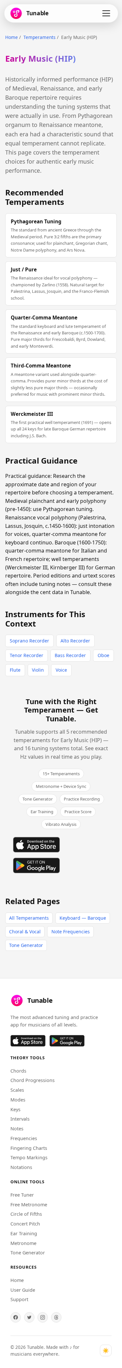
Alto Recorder (75, 641)
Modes (17, 1100)
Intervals (20, 1119)
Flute (15, 670)
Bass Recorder (70, 655)
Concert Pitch (25, 1224)
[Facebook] (15, 1317)
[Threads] (56, 1317)
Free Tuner (22, 1195)
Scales (17, 1090)
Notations (21, 1167)
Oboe (103, 655)
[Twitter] (29, 1317)
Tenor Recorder (26, 655)
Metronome (23, 1243)
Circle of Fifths (26, 1214)
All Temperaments (29, 918)
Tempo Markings (28, 1157)
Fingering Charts (28, 1148)
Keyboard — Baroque (83, 918)
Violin (38, 670)
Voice (61, 670)
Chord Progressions (32, 1080)
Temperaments (39, 37)
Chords (18, 1071)
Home (11, 37)
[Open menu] (106, 13)
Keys (15, 1109)
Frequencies (23, 1138)
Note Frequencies (70, 931)
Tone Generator (26, 945)
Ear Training (23, 1233)
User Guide (22, 1290)
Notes (16, 1128)
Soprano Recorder (29, 641)
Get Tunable (72, 714)
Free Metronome (28, 1204)
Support (19, 1299)
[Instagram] (42, 1317)
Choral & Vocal (25, 931)
